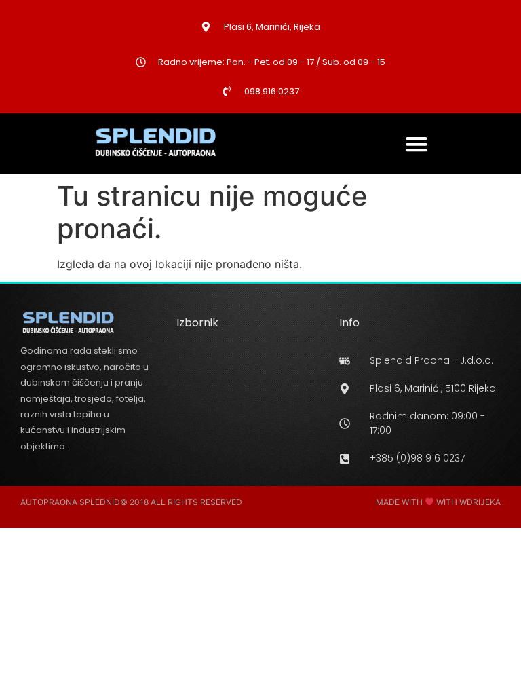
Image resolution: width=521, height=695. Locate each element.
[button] (417, 143)
